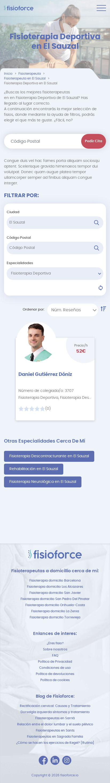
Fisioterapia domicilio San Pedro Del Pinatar (55, 599)
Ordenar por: (34, 309)
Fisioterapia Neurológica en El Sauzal (42, 482)
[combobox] (72, 310)
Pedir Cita (93, 141)
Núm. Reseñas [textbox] (66, 310)
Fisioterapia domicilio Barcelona (55, 580)
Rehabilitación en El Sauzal (33, 469)
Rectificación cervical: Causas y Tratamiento (55, 706)
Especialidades (20, 263)
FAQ (55, 655)
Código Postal (19, 238)
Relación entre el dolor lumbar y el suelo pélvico (55, 724)
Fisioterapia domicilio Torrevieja (55, 617)
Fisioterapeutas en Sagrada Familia (55, 736)
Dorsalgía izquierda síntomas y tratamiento (55, 712)
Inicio (8, 73)
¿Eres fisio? (55, 643)
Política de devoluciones (55, 673)
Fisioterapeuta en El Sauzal (25, 78)
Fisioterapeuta (29, 73)
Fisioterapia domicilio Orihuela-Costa (55, 605)
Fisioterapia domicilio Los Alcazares (55, 586)
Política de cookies (55, 680)
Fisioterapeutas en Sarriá (55, 718)
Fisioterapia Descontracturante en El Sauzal (49, 456)
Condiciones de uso (55, 667)
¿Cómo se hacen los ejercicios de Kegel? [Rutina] (55, 742)
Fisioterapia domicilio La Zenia (55, 611)
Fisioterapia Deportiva (31, 273)
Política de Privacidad (55, 661)
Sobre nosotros (55, 649)
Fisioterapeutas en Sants (55, 730)
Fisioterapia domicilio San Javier (55, 592)
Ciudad (13, 212)
